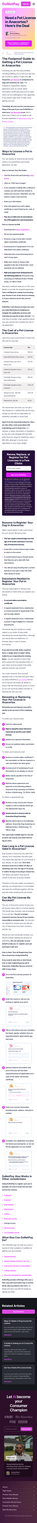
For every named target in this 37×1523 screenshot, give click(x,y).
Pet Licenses (10, 12)
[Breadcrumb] (3, 53)
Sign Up (25, 4)
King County (8, 121)
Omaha (7, 1214)
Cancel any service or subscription (17, 1266)
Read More (8, 1335)
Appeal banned (10, 1256)
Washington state (24, 118)
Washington (8, 1209)
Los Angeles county (11, 1232)
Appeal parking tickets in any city (16, 1261)
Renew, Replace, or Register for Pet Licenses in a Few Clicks (18, 43)
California (7, 1195)
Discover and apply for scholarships (17, 1275)
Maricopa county (10, 1219)
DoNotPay (10, 4)
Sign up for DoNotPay (18, 475)
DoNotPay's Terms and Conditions (14, 481)
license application (22, 230)
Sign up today (26, 1429)
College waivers (10, 1270)
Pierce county (9, 1228)
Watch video (11, 1457)
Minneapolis (8, 1205)
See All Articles (18, 1312)
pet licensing (16, 112)
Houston (7, 1200)
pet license (15, 80)
